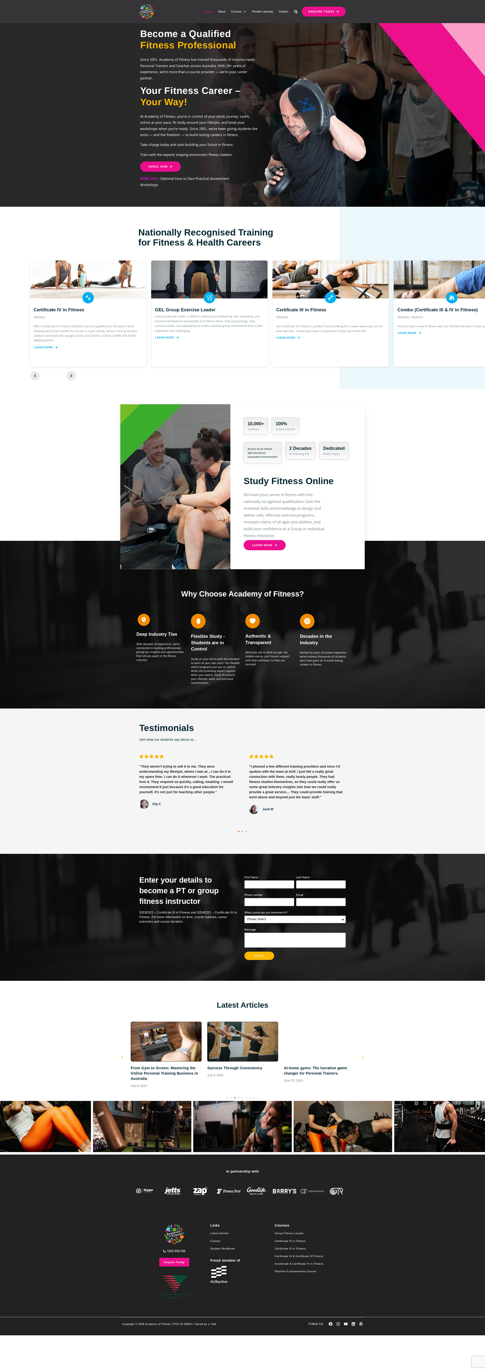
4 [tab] (239, 1098)
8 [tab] (254, 1098)
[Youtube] (346, 1324)
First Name (251, 877)
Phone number (253, 894)
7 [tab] (250, 1098)
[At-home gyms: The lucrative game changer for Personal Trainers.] (242, 1042)
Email (300, 894)
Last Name (303, 877)
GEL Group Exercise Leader (64, 309)
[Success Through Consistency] (166, 1042)
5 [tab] (242, 1098)
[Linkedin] (353, 1324)
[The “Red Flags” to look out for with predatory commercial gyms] (319, 1042)
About (221, 11)
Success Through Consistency (158, 1068)
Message (250, 929)
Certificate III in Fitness (180, 309)
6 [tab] (246, 1098)
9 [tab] (258, 1098)
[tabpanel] (166, 1051)
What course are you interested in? (266, 912)
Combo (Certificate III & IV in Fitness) (316, 309)
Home (208, 11)
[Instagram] (338, 1324)
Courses (236, 11)
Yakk (213, 1323)
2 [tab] (231, 1098)
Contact (283, 11)
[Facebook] (330, 1324)
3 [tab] (235, 1098)
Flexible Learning (262, 11)
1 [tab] (227, 1098)
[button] (296, 12)
